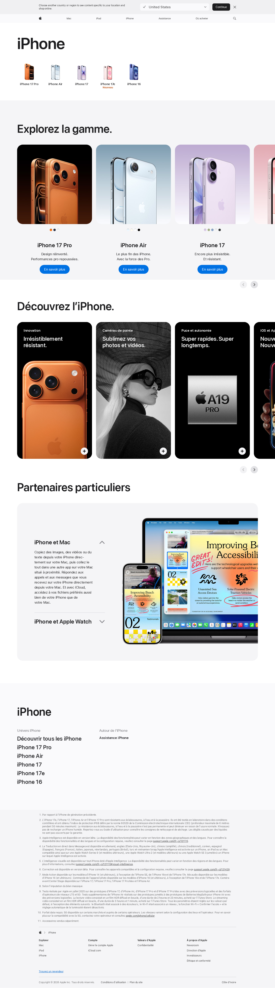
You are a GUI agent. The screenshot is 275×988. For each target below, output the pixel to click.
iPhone (43, 955)
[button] (175, 7)
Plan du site (136, 982)
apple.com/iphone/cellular (140, 915)
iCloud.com (94, 950)
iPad (41, 950)
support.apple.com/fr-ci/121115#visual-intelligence (104, 864)
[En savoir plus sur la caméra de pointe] (133, 390)
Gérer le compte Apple (100, 945)
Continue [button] (221, 7)
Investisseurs (194, 955)
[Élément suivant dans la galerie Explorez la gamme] (254, 284)
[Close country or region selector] (235, 7)
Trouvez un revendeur (51, 971)
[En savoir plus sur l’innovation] (54, 390)
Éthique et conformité (198, 960)
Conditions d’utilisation (113, 982)
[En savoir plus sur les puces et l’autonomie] (212, 390)
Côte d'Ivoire (229, 982)
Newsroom (193, 945)
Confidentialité (146, 945)
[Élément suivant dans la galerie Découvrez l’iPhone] (254, 469)
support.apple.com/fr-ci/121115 (170, 841)
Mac (41, 945)
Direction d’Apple (196, 950)
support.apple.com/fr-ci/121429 (212, 869)
